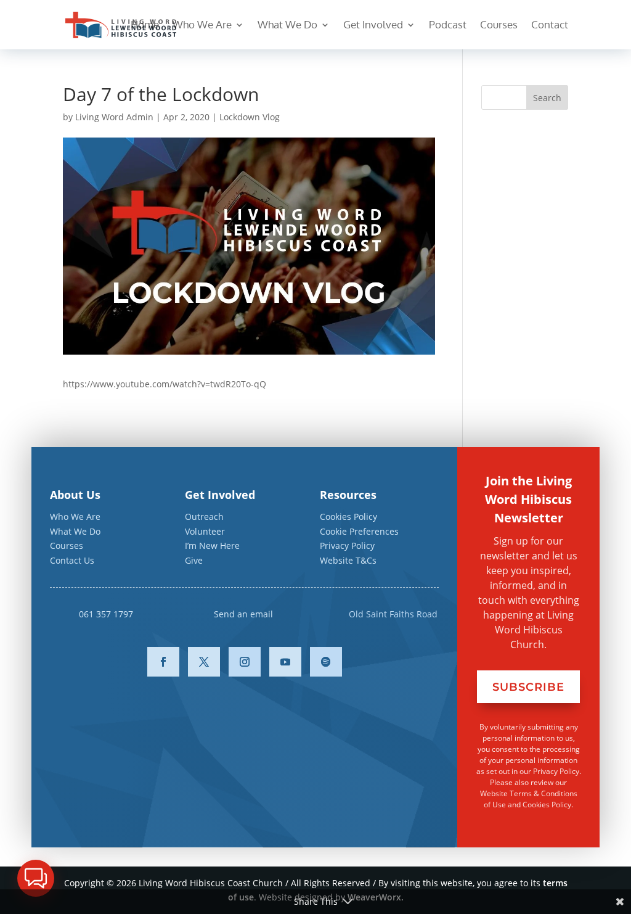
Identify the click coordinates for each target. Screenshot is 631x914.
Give (194, 560)
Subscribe (528, 687)
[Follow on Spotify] (326, 662)
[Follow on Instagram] (245, 662)
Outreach (204, 516)
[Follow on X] (204, 662)
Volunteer (205, 531)
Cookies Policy (348, 516)
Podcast (447, 25)
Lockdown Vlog (249, 117)
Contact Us (72, 560)
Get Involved (373, 25)
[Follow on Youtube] (285, 662)
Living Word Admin (114, 117)
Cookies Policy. (548, 804)
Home (145, 25)
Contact (549, 25)
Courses (499, 25)
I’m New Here (212, 545)
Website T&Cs (348, 560)
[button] (35, 878)
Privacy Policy (347, 545)
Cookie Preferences (359, 531)
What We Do (287, 25)
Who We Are (202, 25)
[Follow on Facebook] (163, 662)
